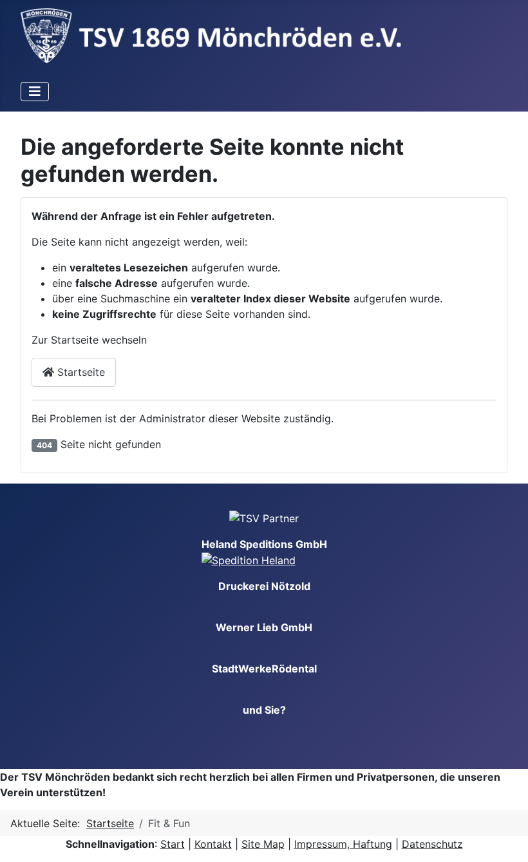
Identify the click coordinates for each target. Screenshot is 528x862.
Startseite (79, 372)
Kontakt (213, 844)
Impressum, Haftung (343, 844)
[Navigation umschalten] (35, 91)
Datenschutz (432, 844)
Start (172, 844)
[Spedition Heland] (249, 559)
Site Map (263, 844)
